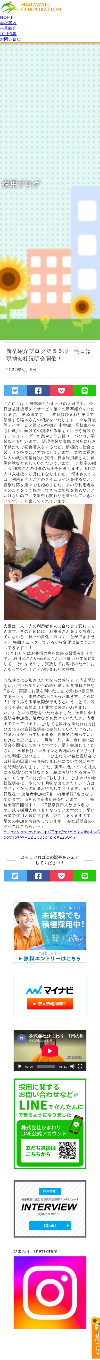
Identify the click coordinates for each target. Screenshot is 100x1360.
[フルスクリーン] (80, 1066)
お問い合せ (10, 39)
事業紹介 (8, 28)
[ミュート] (72, 1066)
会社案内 (8, 23)
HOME (7, 17)
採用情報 (8, 33)
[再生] (19, 1066)
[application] (50, 1050)
